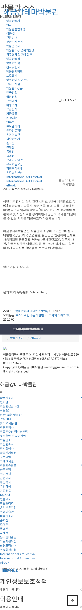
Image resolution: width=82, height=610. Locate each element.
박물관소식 (13, 59)
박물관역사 (13, 46)
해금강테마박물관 (31, 12)
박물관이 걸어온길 (17, 80)
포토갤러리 (13, 126)
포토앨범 (11, 76)
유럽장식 (11, 109)
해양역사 (11, 105)
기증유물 (11, 114)
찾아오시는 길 (14, 42)
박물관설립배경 (15, 29)
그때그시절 (13, 84)
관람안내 (11, 38)
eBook (11, 185)
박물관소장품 (14, 88)
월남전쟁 (11, 97)
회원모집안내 (14, 168)
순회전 (10, 143)
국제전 (10, 156)
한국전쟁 (11, 92)
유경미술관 (13, 135)
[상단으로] (72, 600)
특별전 (10, 152)
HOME (0, 570)
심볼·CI (10, 33)
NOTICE (1, 570)
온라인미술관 (14, 160)
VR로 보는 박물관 (10, 415)
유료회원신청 (14, 173)
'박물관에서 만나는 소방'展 (31, 311)
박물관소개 (17, 338)
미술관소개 (13, 139)
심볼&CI (5, 411)
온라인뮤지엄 (14, 130)
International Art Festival (24, 177)
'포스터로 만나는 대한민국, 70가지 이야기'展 (42, 315)
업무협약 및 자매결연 (19, 55)
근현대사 (11, 101)
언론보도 (11, 122)
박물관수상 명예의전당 (20, 50)
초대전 (10, 147)
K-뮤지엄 (12, 118)
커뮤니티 (35, 338)
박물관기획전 (14, 71)
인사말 (10, 25)
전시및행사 (13, 67)
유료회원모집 (14, 164)
